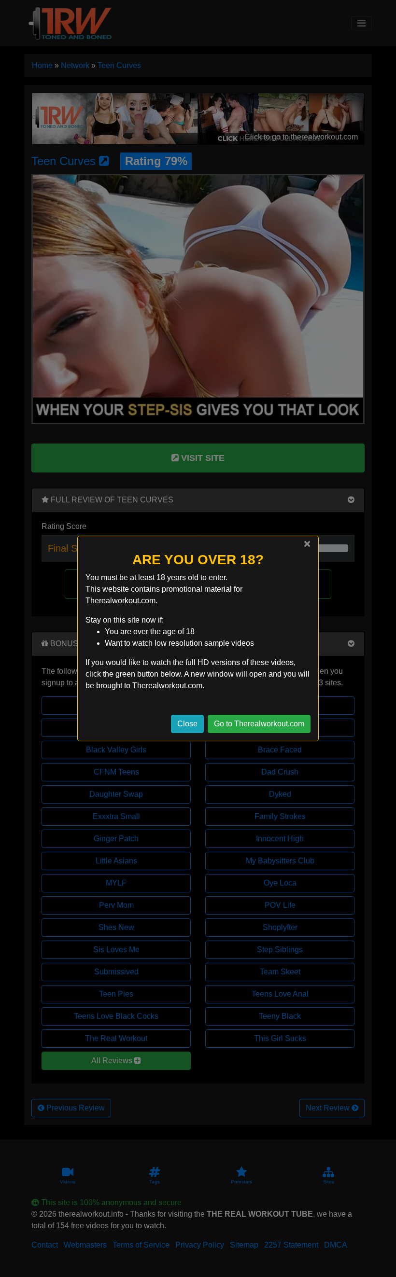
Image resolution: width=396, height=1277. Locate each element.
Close (187, 724)
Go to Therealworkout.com (259, 724)
